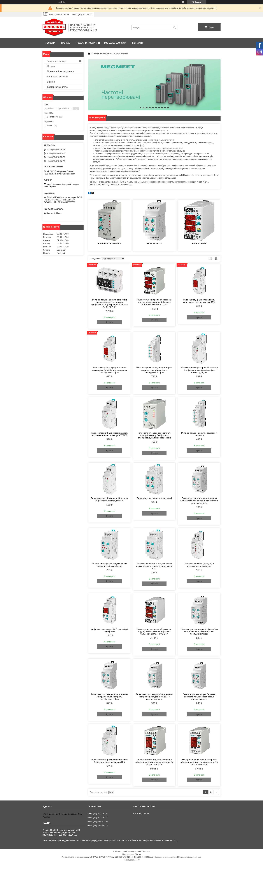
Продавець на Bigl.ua (131, 854)
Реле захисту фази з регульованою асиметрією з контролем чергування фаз (154, 566)
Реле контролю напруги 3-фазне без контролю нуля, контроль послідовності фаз (109, 696)
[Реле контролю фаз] (109, 220)
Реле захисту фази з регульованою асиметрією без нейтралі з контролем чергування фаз (199, 500)
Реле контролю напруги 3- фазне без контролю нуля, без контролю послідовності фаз (199, 631)
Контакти (137, 43)
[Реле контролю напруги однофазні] (154, 479)
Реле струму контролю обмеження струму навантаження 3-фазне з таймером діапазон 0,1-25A (154, 631)
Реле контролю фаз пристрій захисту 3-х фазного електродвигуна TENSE (109, 434)
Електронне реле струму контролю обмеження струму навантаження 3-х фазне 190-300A (199, 762)
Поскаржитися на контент (165, 857)
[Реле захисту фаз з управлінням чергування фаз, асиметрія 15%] (199, 281)
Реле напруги (154, 243)
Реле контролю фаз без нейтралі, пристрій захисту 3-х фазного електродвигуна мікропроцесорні (154, 435)
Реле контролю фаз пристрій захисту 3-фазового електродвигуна (109, 499)
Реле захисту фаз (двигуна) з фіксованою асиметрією (199, 564)
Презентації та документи (60, 71)
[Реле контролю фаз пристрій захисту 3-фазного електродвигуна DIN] (109, 741)
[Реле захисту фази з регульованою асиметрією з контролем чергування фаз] (154, 545)
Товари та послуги (86, 43)
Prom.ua (146, 851)
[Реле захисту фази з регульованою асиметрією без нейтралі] (109, 545)
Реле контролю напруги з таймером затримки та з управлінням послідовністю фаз (154, 370)
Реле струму (199, 243)
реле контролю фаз (147, 142)
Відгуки (51, 81)
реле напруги (99, 145)
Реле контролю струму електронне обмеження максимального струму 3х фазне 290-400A (154, 762)
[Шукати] (174, 27)
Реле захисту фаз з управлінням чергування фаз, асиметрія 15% (199, 300)
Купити (109, 322)
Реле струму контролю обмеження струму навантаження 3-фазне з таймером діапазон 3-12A (154, 302)
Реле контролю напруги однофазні (154, 498)
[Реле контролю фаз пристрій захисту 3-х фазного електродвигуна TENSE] (109, 414)
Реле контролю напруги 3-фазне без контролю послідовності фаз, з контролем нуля (154, 696)
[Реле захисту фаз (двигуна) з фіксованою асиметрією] (199, 545)
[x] (92, 193)
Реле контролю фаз (109, 243)
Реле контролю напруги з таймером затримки (199, 434)
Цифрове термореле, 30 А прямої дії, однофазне (109, 630)
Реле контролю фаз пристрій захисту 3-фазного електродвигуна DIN (109, 760)
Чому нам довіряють (57, 76)
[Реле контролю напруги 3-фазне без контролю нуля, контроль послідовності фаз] (109, 675)
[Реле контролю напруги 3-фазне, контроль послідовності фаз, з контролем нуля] (199, 675)
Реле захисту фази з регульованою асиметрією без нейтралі (109, 564)
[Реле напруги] (154, 220)
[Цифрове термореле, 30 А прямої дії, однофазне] (109, 610)
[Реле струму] (199, 220)
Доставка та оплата (115, 43)
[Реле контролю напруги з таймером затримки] (199, 414)
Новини (51, 66)
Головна (50, 43)
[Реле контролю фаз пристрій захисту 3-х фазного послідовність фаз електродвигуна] (199, 348)
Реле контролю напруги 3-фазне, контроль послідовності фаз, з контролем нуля (199, 696)
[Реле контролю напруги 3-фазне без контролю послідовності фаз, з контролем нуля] (154, 675)
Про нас (65, 43)
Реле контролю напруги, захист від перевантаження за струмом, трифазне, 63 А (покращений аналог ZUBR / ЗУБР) (109, 303)
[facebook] (89, 193)
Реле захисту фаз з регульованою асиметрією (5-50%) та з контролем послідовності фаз (109, 370)
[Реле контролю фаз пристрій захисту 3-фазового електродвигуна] (109, 479)
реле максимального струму (162, 140)
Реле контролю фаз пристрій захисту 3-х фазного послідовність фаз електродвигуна (199, 370)
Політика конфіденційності (190, 857)
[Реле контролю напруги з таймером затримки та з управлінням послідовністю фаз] (154, 348)
